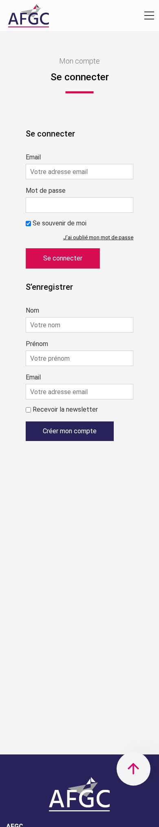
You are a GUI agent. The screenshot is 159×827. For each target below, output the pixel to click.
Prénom (37, 344)
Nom (32, 310)
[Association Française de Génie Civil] (28, 17)
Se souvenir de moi (59, 223)
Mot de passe (46, 190)
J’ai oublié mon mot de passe (98, 237)
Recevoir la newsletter (65, 409)
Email (33, 157)
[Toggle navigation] (149, 15)
